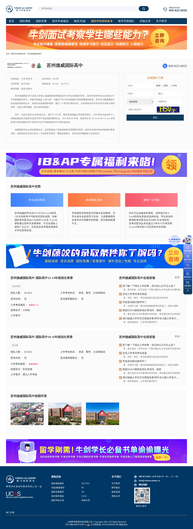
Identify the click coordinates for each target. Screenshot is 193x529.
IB (82, 488)
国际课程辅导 (57, 483)
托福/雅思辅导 (58, 488)
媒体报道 (116, 492)
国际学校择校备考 (18, 54)
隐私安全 (123, 524)
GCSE (84, 496)
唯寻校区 (116, 488)
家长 (166, 85)
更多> (178, 277)
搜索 (143, 8)
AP (82, 492)
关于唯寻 (116, 483)
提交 (155, 117)
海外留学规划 (57, 496)
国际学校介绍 (57, 500)
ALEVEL (16, 286)
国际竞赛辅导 (57, 492)
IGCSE (15, 345)
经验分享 (85, 500)
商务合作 (116, 496)
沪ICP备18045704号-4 (75, 524)
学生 (175, 85)
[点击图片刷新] (168, 110)
